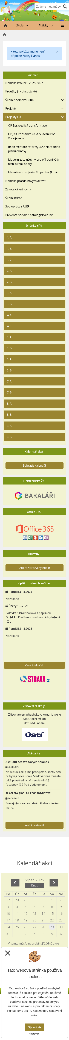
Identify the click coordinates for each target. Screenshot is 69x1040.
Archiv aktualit (34, 825)
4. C (9, 326)
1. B (9, 249)
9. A (9, 426)
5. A (9, 337)
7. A (9, 381)
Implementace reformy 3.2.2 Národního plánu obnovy (34, 149)
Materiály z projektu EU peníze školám (33, 172)
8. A (9, 404)
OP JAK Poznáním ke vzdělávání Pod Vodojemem (31, 136)
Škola (20, 25)
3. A (9, 293)
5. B (9, 348)
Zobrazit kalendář (34, 465)
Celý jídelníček (34, 665)
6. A (9, 359)
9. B (9, 437)
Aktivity (44, 25)
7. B (9, 392)
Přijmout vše (34, 1027)
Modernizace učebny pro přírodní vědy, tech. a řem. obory (34, 162)
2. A (9, 271)
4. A (9, 315)
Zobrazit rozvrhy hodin (34, 568)
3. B (9, 304)
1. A (9, 237)
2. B (9, 282)
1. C (9, 260)
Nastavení (34, 1033)
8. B (9, 415)
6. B (9, 370)
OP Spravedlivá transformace (27, 125)
